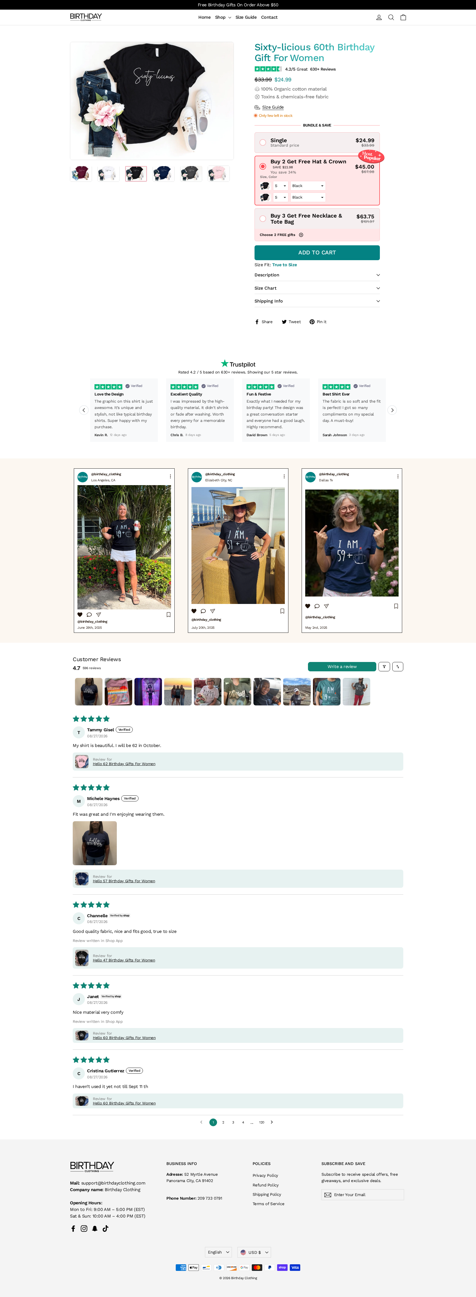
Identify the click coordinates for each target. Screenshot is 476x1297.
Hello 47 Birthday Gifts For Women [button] (124, 960)
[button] (317, 142)
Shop (221, 17)
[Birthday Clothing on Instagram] (84, 1228)
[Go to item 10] (356, 691)
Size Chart (266, 288)
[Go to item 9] (326, 691)
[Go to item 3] (148, 691)
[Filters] (384, 666)
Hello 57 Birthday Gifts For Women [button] (124, 881)
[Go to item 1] (88, 691)
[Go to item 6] (237, 691)
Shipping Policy (267, 1194)
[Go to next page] (273, 1122)
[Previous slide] (84, 410)
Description (267, 274)
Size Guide (246, 17)
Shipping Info (269, 301)
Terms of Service (269, 1203)
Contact (269, 17)
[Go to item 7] (267, 691)
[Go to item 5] (207, 691)
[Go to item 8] (297, 691)
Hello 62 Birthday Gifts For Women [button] (124, 764)
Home (204, 17)
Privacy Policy (265, 1175)
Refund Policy (266, 1185)
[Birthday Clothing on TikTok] (105, 1228)
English (214, 1252)
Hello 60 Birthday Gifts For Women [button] (124, 1037)
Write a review (342, 666)
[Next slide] (392, 410)
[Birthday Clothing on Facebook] (73, 1228)
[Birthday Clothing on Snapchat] (94, 1228)
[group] (124, 550)
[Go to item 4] (178, 691)
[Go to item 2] (118, 691)
